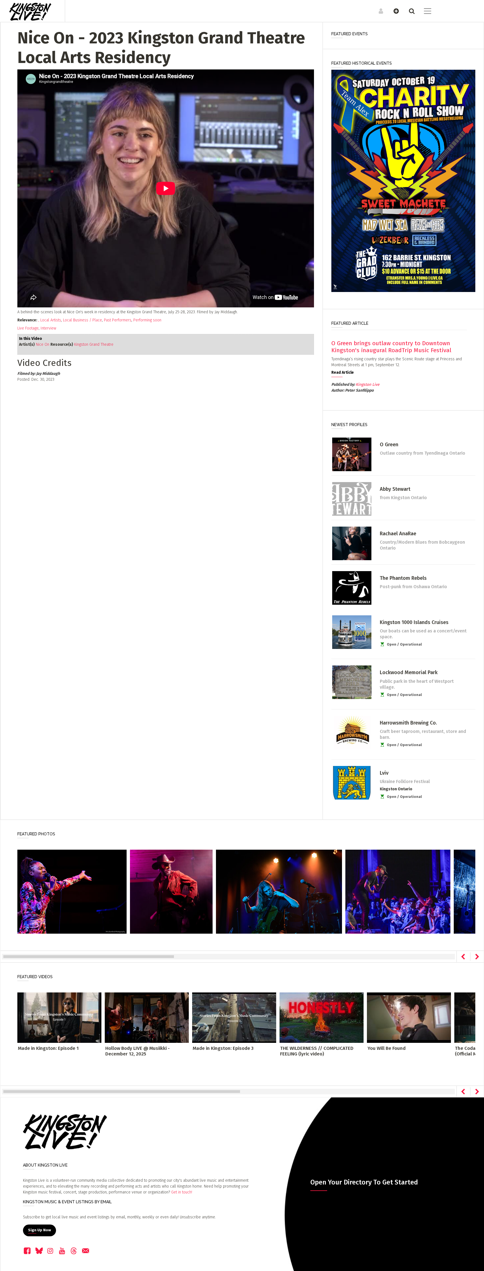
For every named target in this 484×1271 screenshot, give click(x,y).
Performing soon (147, 320)
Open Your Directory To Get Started (364, 1182)
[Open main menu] (424, 12)
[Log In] (377, 11)
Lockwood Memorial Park (409, 672)
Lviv (384, 773)
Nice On (42, 344)
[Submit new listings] (393, 11)
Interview (48, 328)
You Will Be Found (386, 1048)
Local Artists (50, 320)
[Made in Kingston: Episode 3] (234, 1017)
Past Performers (117, 320)
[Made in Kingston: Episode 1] (59, 1017)
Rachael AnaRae (398, 534)
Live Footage (28, 328)
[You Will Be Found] (409, 1017)
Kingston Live (368, 384)
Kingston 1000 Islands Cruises (414, 622)
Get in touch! (181, 1192)
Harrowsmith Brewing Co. (408, 723)
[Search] (408, 11)
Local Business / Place (82, 320)
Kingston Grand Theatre (93, 344)
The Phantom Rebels (403, 578)
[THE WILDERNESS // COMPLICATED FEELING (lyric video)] (322, 1017)
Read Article (342, 372)
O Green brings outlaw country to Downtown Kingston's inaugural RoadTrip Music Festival (391, 347)
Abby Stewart (395, 489)
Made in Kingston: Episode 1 (48, 1048)
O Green (389, 444)
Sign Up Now (39, 1230)
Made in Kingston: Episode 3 (223, 1048)
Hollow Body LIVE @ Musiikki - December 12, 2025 (137, 1051)
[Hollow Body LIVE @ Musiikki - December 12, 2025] (147, 1017)
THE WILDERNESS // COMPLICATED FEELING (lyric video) (316, 1051)
